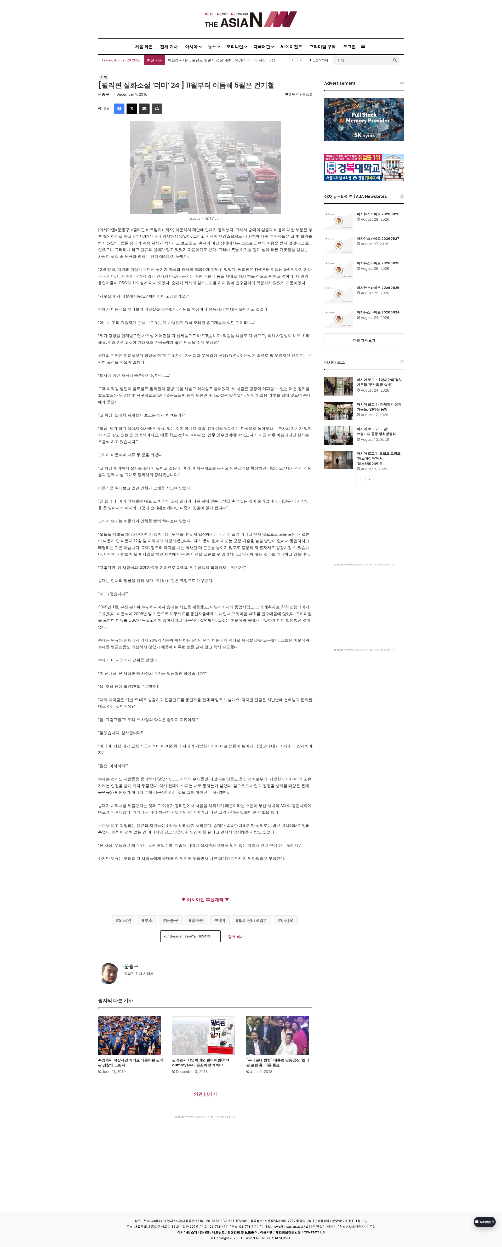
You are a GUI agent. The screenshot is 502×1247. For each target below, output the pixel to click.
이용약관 (266, 1232)
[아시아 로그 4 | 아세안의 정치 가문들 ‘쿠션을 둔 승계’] (338, 386)
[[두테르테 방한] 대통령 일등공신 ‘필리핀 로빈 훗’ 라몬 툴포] (279, 1035)
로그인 (349, 46)
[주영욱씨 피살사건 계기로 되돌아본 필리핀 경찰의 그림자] (131, 1035)
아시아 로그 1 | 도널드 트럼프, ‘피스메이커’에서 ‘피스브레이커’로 (379, 458)
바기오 (287, 920)
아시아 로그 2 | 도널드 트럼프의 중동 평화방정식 (376, 431)
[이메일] (144, 109)
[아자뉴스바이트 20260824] (338, 319)
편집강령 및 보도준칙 (242, 1232)
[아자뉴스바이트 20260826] (338, 270)
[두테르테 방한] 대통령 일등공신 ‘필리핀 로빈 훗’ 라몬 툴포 (277, 1062)
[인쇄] (157, 109)
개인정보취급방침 (288, 1232)
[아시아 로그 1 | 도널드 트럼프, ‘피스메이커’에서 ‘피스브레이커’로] (338, 460)
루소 (148, 920)
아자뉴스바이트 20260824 (378, 312)
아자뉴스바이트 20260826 (378, 263)
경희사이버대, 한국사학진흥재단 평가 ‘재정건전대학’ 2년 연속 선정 (223, 60)
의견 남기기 (205, 1094)
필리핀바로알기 (253, 920)
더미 (221, 920)
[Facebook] (119, 109)
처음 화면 (144, 46)
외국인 (125, 920)
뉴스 (212, 46)
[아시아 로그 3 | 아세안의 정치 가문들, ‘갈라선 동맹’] (338, 411)
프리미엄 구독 (323, 46)
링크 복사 (236, 936)
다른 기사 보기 (364, 340)
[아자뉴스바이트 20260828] (338, 220)
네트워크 (218, 1232)
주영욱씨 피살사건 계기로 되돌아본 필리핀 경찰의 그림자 (130, 1062)
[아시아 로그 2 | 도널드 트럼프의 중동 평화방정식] (338, 435)
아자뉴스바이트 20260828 (378, 213)
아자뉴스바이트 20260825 (378, 287)
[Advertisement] (205, 1157)
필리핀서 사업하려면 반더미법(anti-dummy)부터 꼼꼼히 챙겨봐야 (202, 1062)
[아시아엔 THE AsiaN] (251, 19)
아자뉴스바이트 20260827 (378, 238)
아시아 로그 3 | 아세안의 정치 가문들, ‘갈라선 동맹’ (379, 407)
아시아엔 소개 (187, 1232)
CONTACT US (314, 1232)
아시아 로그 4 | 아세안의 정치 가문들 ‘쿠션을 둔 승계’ (379, 382)
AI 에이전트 (291, 46)
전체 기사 (169, 46)
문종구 (103, 94)
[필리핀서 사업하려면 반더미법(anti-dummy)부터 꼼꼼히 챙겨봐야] (205, 1035)
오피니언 (234, 46)
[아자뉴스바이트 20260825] (338, 294)
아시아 (191, 46)
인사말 (204, 1232)
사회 (104, 77)
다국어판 (261, 46)
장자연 (197, 920)
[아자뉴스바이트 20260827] (338, 245)
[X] (132, 109)
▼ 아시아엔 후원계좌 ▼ (205, 899)
